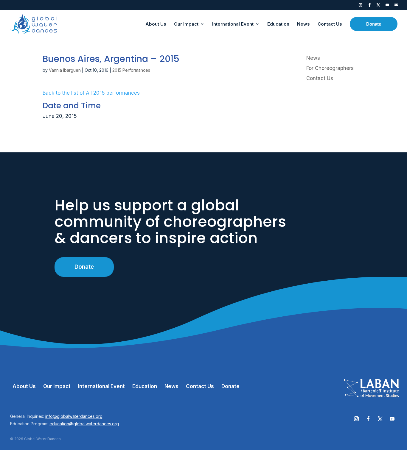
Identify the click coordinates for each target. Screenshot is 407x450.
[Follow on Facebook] (368, 419)
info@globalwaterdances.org (73, 416)
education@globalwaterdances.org (84, 423)
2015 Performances (131, 70)
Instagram (360, 6)
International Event (101, 386)
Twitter (378, 6)
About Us (24, 386)
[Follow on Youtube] (392, 419)
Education (144, 386)
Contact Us (319, 78)
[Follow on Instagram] (356, 419)
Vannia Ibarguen (65, 70)
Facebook (369, 6)
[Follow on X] (380, 419)
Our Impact (57, 386)
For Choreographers (330, 68)
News (313, 58)
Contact (396, 6)
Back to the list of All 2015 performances (91, 93)
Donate (84, 266)
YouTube (387, 6)
